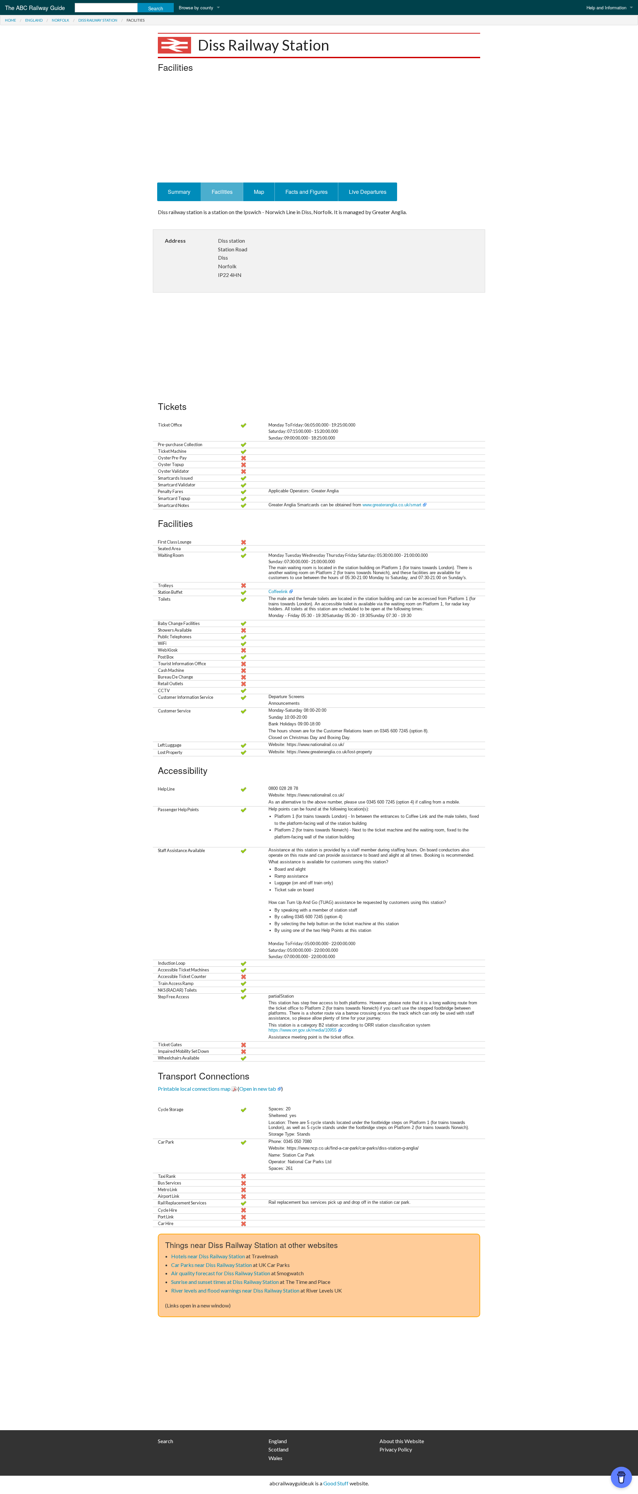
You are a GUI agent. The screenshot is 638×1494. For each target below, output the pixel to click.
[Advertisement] (319, 129)
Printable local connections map (194, 1088)
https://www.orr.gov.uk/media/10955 (302, 1030)
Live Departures (367, 191)
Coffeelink (278, 591)
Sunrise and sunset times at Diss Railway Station (225, 1282)
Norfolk (60, 20)
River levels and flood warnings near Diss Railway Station (235, 1290)
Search (165, 1441)
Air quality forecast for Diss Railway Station (220, 1273)
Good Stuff (336, 1483)
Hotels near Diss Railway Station (208, 1256)
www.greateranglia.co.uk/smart (392, 504)
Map (259, 191)
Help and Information (606, 7)
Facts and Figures (306, 191)
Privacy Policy (395, 1449)
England (34, 20)
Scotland (278, 1449)
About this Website (401, 1441)
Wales (275, 1458)
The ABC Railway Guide (35, 7)
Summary (179, 191)
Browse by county (196, 7)
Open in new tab (257, 1088)
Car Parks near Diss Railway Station (211, 1265)
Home (10, 20)
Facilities (222, 191)
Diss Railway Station (97, 20)
